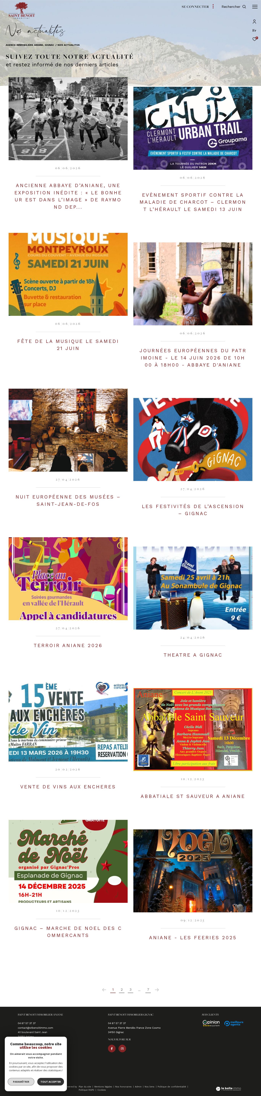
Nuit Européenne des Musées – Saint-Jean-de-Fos (68, 500)
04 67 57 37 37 (27, 1023)
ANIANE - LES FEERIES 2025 (193, 937)
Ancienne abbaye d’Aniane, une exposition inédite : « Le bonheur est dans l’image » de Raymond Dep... (68, 196)
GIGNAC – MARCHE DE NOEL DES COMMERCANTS (68, 932)
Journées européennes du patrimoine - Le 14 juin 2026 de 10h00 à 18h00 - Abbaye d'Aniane (192, 358)
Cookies (101, 1090)
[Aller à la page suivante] (157, 989)
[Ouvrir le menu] (255, 6)
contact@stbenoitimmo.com (35, 1027)
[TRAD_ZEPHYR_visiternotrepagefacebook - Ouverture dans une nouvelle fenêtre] (112, 1048)
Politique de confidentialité (172, 1087)
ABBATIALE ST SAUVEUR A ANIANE (193, 796)
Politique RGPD (86, 1090)
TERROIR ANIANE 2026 (68, 645)
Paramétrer (21, 1081)
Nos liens (150, 1087)
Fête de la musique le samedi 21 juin (68, 345)
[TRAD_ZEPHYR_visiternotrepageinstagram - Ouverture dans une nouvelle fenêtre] (122, 1048)
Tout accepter (51, 1081)
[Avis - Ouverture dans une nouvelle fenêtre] (209, 1023)
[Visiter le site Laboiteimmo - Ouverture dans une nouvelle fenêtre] (228, 1089)
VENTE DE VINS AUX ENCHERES (68, 787)
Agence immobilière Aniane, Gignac (30, 44)
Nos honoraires (123, 1087)
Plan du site (85, 1087)
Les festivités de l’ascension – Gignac (193, 510)
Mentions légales (103, 1087)
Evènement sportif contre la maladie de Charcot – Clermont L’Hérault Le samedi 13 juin (192, 202)
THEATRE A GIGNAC (193, 655)
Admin (138, 1087)
